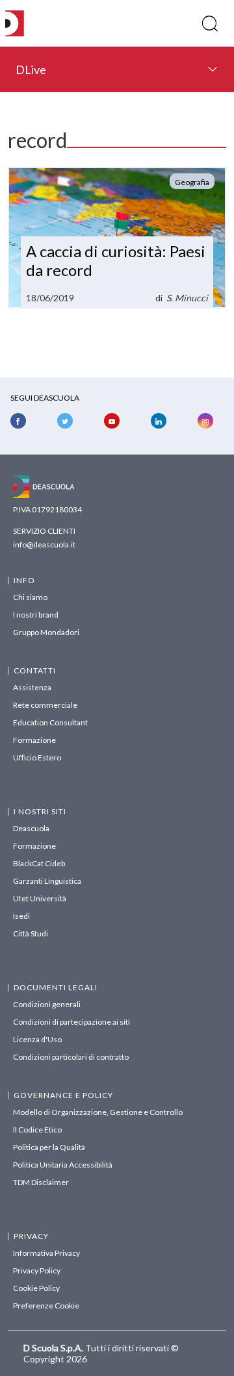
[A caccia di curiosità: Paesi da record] (117, 237)
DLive (31, 69)
